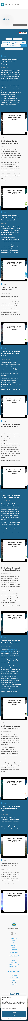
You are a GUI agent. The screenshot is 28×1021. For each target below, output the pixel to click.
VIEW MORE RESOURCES (19, 25)
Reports (4, 45)
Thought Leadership (20, 42)
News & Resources (14, 971)
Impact (14, 960)
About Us (14, 938)
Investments (14, 952)
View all (9, 39)
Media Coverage (7, 42)
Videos (24, 45)
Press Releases (17, 39)
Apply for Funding (14, 956)
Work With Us (14, 945)
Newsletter (14, 949)
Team (14, 942)
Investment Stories (14, 45)
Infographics (18, 49)
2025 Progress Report (14, 964)
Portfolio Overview (14, 955)
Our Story (14, 944)
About (14, 940)
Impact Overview (14, 962)
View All (14, 974)
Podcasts (9, 49)
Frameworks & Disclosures (14, 968)
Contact (14, 947)
